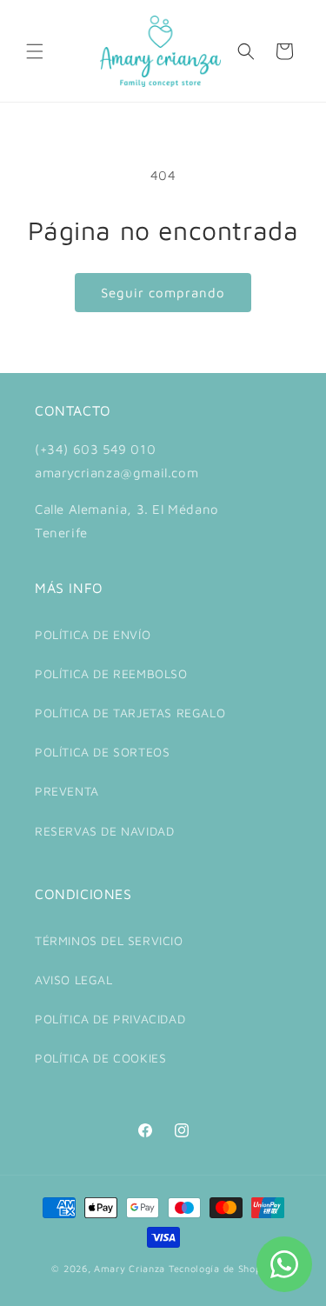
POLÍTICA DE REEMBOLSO (111, 673)
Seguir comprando (163, 292)
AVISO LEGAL (74, 979)
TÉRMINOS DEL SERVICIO (109, 940)
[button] (35, 51)
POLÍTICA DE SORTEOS (102, 751)
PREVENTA (67, 790)
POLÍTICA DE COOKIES (100, 1057)
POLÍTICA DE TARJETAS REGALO (130, 712)
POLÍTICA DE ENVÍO (92, 634)
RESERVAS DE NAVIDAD (104, 830)
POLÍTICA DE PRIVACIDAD (110, 1018)
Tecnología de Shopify (222, 1268)
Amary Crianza (129, 1268)
